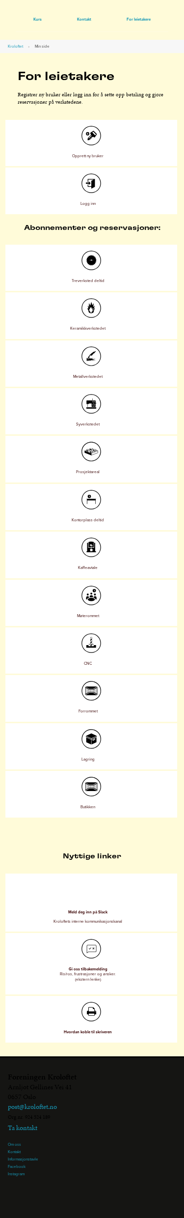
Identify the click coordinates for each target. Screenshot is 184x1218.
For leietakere (139, 19)
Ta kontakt (22, 1128)
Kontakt (84, 19)
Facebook (17, 1166)
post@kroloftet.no (32, 1106)
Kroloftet (15, 46)
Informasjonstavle (23, 1159)
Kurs (37, 19)
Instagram (16, 1174)
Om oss (14, 1144)
